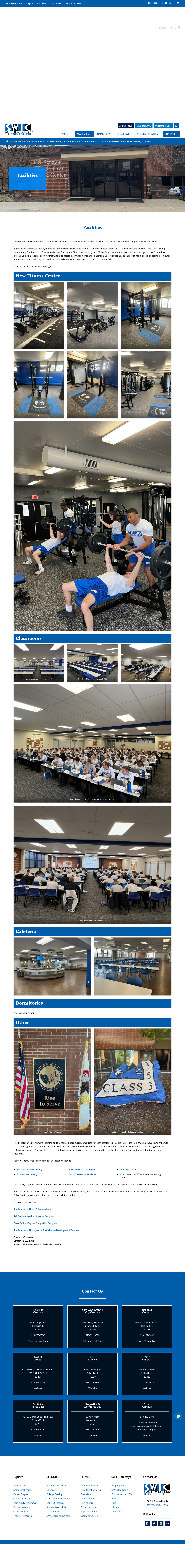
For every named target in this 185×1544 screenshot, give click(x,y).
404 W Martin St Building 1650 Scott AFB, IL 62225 (38, 1420)
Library (115, 1507)
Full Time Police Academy (29, 1169)
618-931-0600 (92, 1335)
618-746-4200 (38, 1429)
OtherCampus (147, 1405)
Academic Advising (90, 1485)
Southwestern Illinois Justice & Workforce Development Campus (46, 1230)
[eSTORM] (156, 3)
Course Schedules (55, 1502)
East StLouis (38, 1358)
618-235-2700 (38, 1335)
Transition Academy (27, 1174)
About (66, 133)
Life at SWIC (123, 133)
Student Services (147, 133)
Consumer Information (58, 1498)
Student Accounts (89, 1507)
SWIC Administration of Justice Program (34, 1216)
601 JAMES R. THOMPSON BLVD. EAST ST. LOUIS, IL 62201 (38, 1373)
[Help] (174, 3)
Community (103, 133)
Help (113, 1502)
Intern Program (128, 1169)
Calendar (51, 1489)
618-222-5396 (92, 1429)
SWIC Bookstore (119, 1489)
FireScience (92, 1358)
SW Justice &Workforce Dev (92, 1405)
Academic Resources (56, 1485)
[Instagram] (160, 1523)
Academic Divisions (23, 1489)
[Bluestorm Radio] (170, 3)
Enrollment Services (91, 1489)
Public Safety (87, 1498)
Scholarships (52, 1511)
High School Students (36, 3)
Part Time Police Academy (82, 1169)
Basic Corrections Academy (82, 1174)
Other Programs (21, 1511)
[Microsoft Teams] (149, 3)
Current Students (56, 3)
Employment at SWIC (122, 1494)
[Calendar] (178, 3)
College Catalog (54, 1494)
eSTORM (115, 1498)
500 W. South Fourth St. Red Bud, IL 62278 (147, 1326)
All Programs (20, 1485)
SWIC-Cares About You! (58, 1515)
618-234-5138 (92, 1382)
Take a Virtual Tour (38, 1341)
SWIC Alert (116, 1511)
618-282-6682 (147, 1335)
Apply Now (125, 125)
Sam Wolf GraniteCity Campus (92, 1311)
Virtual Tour (163, 125)
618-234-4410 (147, 1382)
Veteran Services (89, 1515)
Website (38, 1388)
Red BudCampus (147, 1311)
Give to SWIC (144, 125)
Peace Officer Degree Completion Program (35, 1223)
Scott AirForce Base (38, 1405)
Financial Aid (87, 1494)
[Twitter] (154, 1523)
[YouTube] (167, 1523)
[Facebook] (147, 1523)
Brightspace (117, 1485)
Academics (83, 133)
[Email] (162, 3)
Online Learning (21, 1507)
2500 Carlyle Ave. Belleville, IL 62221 (38, 1326)
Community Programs (24, 1502)
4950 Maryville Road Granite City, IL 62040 (92, 1326)
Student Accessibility (56, 1507)
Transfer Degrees (22, 1515)
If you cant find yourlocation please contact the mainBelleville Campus (147, 1426)
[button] (176, 125)
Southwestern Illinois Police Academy (32, 1209)
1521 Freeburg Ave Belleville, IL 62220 (92, 1373)
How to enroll (88, 1502)
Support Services (89, 1511)
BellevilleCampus (38, 1311)
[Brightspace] (166, 3)
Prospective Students (15, 3)
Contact (170, 133)
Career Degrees (21, 1494)
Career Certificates (22, 1498)
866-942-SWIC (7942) (157, 1504)
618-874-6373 (38, 1382)
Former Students (73, 3)
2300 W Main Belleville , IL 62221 (92, 1420)
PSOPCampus (147, 1358)
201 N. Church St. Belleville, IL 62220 (147, 1373)
